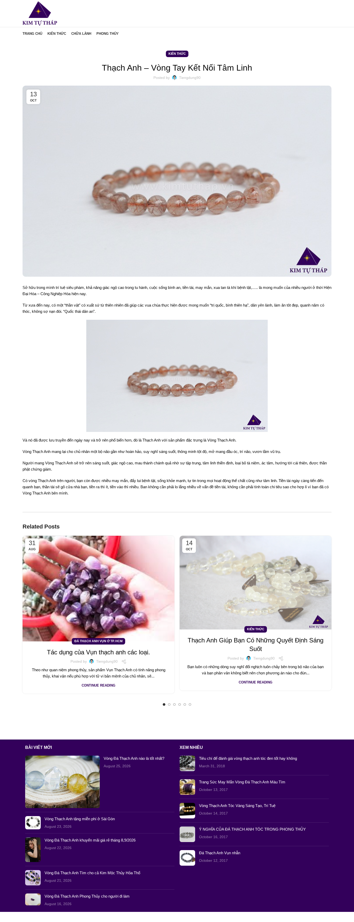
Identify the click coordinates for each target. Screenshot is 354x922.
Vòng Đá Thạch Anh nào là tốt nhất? (134, 758)
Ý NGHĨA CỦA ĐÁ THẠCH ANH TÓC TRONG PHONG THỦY (252, 829)
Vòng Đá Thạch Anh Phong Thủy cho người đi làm (87, 896)
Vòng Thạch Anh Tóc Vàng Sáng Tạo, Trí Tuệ (237, 805)
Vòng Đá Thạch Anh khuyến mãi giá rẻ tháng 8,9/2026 (90, 840)
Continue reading (98, 685)
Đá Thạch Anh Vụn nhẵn (219, 853)
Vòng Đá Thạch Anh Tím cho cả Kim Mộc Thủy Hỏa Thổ (92, 873)
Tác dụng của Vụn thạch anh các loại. (98, 652)
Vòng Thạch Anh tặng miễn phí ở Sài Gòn (80, 819)
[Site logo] (40, 13)
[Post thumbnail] (62, 782)
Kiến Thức (177, 54)
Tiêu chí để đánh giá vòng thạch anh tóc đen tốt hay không (248, 758)
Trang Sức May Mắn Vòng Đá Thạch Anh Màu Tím (242, 782)
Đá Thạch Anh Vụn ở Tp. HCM (98, 641)
